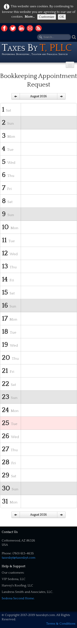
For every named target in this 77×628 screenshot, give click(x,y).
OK (61, 17)
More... (30, 16)
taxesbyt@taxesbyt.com (18, 557)
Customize (46, 17)
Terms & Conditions (60, 623)
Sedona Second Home (18, 598)
